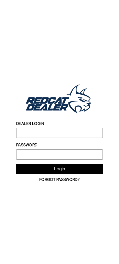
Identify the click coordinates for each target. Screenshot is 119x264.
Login (59, 169)
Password (26, 145)
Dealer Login (30, 123)
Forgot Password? (59, 179)
